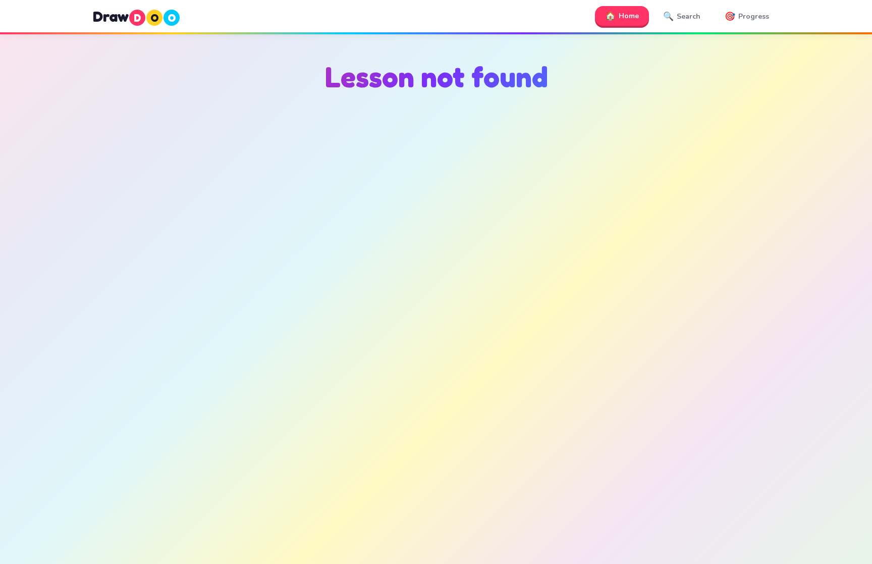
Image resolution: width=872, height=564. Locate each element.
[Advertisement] (436, 202)
